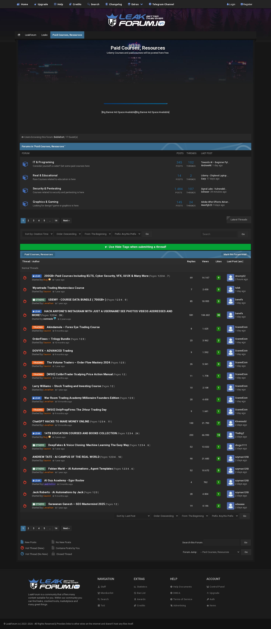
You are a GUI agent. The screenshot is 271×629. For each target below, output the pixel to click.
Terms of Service (182, 599)
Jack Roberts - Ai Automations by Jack (57, 492)
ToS (102, 605)
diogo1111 (241, 445)
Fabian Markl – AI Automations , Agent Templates (80, 468)
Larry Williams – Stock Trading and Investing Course (66, 386)
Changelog (115, 4)
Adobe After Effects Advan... (215, 202)
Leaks (44, 35)
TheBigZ (239, 433)
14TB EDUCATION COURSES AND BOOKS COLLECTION (80, 433)
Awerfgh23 (206, 205)
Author (36, 261)
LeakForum (30, 35)
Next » (66, 220)
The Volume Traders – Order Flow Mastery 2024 (78, 362)
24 (137, 433)
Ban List (140, 593)
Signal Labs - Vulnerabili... (214, 189)
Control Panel (217, 586)
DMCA (176, 593)
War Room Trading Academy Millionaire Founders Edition (81, 398)
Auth (212, 599)
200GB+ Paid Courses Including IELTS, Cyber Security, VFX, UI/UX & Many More (96, 276)
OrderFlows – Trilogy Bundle (51, 339)
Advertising (179, 605)
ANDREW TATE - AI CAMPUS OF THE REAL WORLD (66, 457)
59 (60, 315)
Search (94, 4)
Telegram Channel (162, 4)
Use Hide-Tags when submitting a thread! (137, 247)
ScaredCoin (241, 327)
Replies (191, 261)
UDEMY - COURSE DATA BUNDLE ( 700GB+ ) (77, 299)
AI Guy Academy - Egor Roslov (64, 480)
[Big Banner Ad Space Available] (119, 112)
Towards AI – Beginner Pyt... (215, 162)
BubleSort (59, 137)
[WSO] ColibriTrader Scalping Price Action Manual (80, 374)
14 (56, 220)
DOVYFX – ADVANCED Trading (52, 350)
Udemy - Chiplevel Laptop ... (215, 175)
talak (237, 287)
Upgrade (214, 593)
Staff (103, 586)
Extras (134, 4)
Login (232, 4)
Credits (76, 4)
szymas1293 (242, 457)
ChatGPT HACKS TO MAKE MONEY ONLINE (60, 421)
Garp (203, 178)
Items (212, 605)
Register (247, 4)
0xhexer (205, 192)
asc (241, 261)
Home (24, 4)
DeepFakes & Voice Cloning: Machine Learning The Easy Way (88, 445)
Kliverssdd (240, 421)
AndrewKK (206, 165)
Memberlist (106, 593)
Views (205, 261)
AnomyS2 (240, 276)
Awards (140, 599)
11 (109, 421)
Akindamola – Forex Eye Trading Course (73, 327)
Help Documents (182, 586)
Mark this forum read (235, 254)
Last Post (232, 261)
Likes (219, 261)
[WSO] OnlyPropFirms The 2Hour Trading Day (77, 409)
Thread (26, 261)
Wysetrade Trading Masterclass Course (58, 288)
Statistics (141, 586)
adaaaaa (239, 504)
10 (119, 457)
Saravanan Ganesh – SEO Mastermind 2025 (76, 504)
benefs (239, 299)
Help (59, 4)
